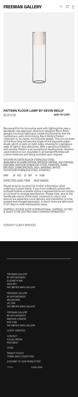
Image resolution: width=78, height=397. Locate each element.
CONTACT (12, 336)
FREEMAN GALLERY (22, 6)
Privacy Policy (15, 353)
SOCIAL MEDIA (14, 340)
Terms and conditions (20, 357)
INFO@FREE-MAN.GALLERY (21, 287)
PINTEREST (12, 343)
